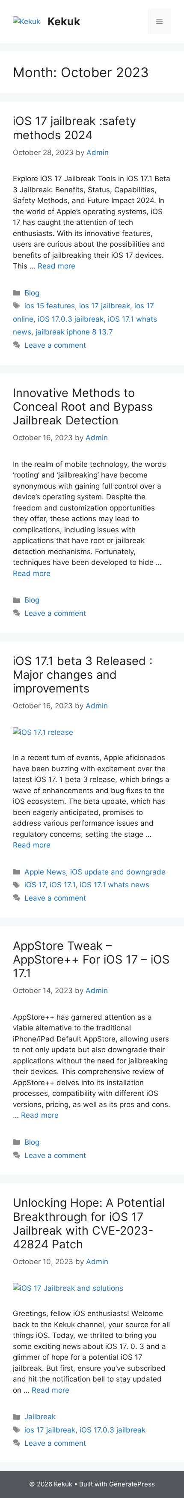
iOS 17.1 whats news (114, 884)
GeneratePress (132, 1484)
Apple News (45, 872)
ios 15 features (49, 305)
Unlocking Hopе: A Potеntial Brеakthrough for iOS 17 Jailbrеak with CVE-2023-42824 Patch (89, 1223)
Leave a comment (55, 345)
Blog (31, 293)
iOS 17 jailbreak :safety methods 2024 (74, 128)
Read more (56, 266)
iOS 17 (34, 884)
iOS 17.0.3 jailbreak (71, 319)
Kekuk (63, 21)
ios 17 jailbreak (104, 305)
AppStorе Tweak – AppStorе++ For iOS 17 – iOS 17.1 (91, 960)
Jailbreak (40, 1416)
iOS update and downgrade (118, 872)
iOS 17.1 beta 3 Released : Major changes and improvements (82, 675)
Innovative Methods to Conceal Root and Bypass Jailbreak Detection (83, 407)
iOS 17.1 (62, 884)
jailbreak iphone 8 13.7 (74, 332)
